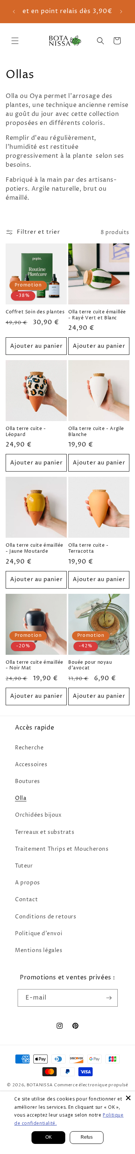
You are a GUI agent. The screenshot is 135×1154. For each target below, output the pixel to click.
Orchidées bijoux (38, 815)
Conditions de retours (45, 916)
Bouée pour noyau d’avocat (90, 665)
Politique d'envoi (38, 933)
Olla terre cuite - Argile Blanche (96, 432)
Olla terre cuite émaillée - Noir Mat (34, 665)
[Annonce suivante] (121, 11)
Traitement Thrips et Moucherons (62, 849)
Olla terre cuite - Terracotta (88, 548)
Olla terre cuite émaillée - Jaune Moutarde (34, 548)
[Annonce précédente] (14, 11)
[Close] (128, 1098)
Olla (20, 798)
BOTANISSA (40, 1085)
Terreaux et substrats (45, 832)
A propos (27, 882)
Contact (26, 899)
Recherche (29, 747)
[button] (15, 41)
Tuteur (24, 865)
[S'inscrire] (109, 998)
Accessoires (31, 764)
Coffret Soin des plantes (35, 312)
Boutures (27, 781)
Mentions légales (39, 950)
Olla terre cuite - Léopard (26, 432)
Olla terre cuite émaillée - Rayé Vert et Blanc (97, 315)
